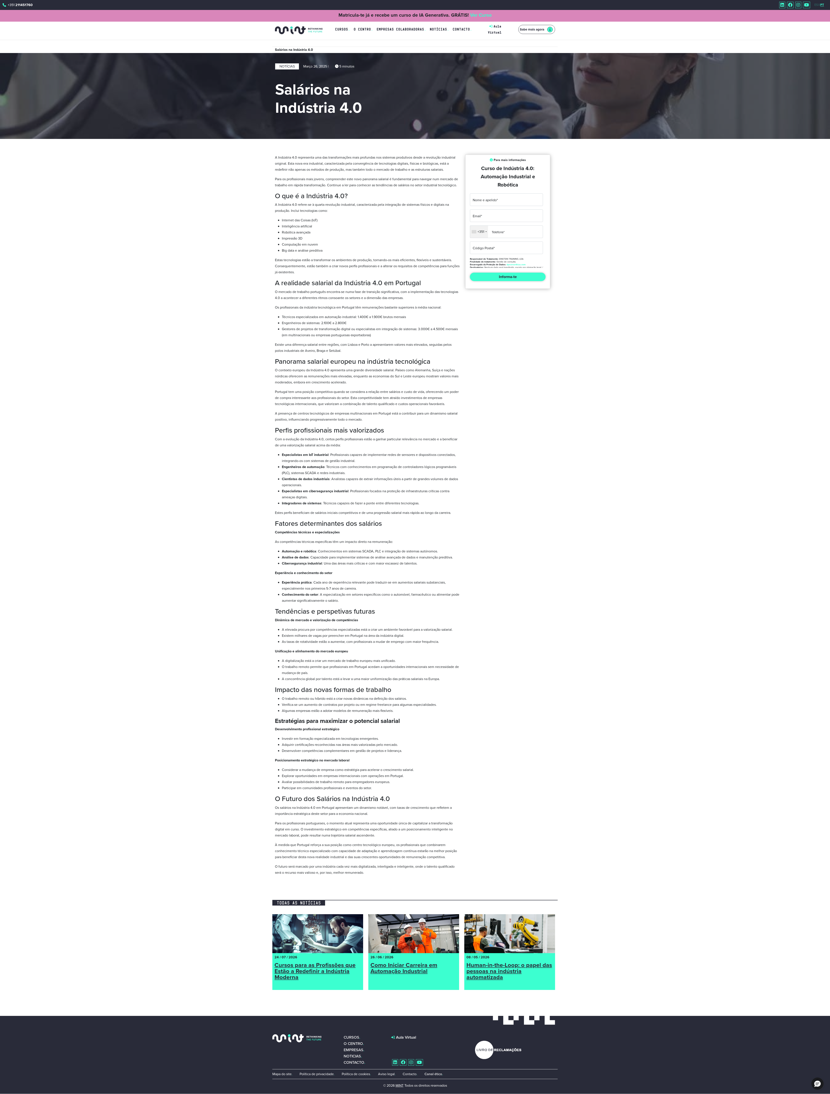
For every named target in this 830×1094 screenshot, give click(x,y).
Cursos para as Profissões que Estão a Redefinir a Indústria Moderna (315, 971)
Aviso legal (386, 1073)
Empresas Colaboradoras (400, 29)
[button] (817, 1084)
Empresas (353, 1050)
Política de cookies (356, 1073)
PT (822, 5)
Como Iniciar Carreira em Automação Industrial (403, 968)
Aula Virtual (406, 1037)
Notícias (438, 29)
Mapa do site (282, 1073)
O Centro (362, 29)
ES (816, 5)
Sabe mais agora (532, 29)
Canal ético (433, 1073)
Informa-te (508, 277)
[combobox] (479, 232)
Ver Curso (481, 15)
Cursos (341, 29)
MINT (400, 1085)
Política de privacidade (317, 1073)
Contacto (461, 29)
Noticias (352, 1056)
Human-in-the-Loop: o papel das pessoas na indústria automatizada (509, 971)
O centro (353, 1043)
